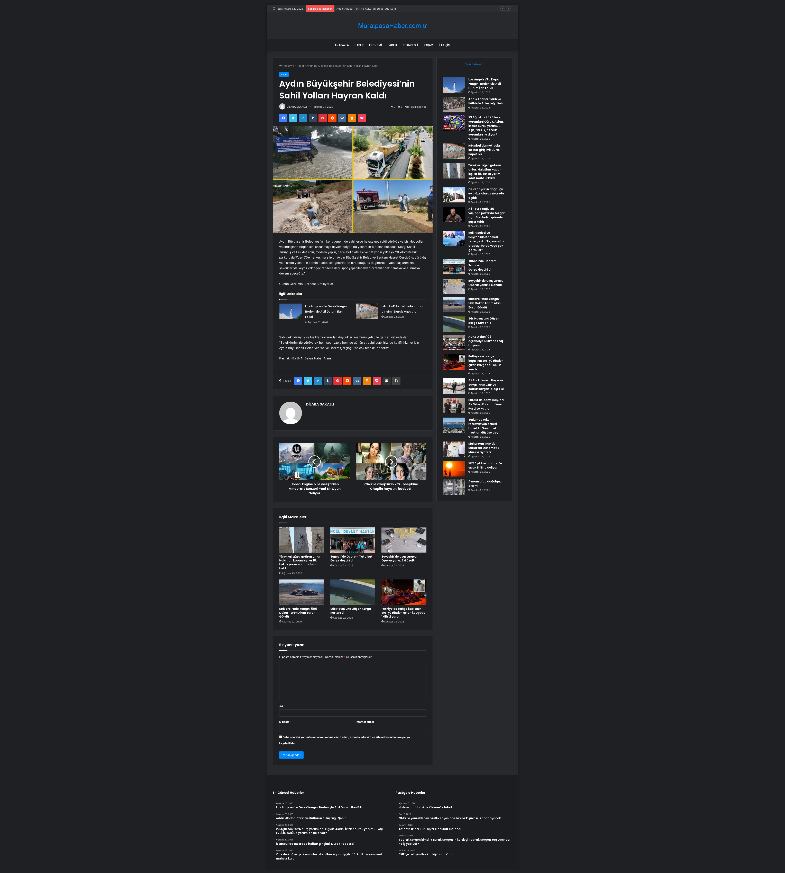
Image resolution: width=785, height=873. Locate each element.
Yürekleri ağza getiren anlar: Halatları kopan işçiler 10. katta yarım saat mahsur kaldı (300, 562)
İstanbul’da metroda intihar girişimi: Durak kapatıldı (484, 149)
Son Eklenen (474, 64)
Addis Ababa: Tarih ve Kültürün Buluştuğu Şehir (486, 101)
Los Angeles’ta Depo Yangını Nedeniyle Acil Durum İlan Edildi (326, 311)
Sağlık (392, 45)
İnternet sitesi (365, 721)
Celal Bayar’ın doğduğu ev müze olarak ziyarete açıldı (486, 193)
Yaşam (428, 45)
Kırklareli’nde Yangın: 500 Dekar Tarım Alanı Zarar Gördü (298, 613)
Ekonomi (375, 45)
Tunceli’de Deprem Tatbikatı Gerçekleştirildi (351, 558)
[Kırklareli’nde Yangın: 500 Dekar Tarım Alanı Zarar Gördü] (301, 592)
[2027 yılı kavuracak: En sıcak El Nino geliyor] (454, 469)
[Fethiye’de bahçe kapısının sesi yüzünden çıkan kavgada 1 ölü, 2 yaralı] (403, 592)
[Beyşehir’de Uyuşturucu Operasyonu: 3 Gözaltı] (403, 539)
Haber (358, 45)
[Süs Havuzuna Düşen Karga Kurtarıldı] (352, 592)
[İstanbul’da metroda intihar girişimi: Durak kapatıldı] (367, 311)
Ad (282, 706)
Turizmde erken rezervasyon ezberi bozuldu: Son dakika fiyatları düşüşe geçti (484, 426)
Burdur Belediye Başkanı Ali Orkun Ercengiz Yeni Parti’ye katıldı (486, 404)
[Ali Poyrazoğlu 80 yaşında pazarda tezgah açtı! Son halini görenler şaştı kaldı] (454, 214)
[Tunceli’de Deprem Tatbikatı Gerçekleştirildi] (352, 539)
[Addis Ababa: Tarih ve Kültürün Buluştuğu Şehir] (454, 104)
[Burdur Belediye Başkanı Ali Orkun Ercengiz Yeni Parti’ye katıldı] (454, 405)
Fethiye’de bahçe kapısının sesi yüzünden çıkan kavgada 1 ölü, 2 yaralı (403, 613)
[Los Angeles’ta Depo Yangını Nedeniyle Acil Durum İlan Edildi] (290, 311)
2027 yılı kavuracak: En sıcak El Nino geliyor (485, 465)
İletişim (444, 45)
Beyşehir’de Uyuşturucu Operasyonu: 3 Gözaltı (399, 558)
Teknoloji (410, 45)
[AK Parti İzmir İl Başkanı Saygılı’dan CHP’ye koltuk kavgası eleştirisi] (454, 386)
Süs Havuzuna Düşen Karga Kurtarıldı (350, 611)
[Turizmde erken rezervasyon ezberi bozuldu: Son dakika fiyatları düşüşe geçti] (454, 425)
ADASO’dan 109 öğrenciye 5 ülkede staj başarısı (485, 341)
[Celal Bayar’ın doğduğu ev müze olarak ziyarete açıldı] (454, 194)
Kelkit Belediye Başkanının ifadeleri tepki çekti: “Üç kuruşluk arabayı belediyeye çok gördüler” (486, 241)
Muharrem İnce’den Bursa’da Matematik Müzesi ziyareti (483, 448)
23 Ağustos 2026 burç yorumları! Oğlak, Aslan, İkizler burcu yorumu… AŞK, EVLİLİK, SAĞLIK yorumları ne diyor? (407, 8)
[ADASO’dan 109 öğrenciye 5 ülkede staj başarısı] (454, 342)
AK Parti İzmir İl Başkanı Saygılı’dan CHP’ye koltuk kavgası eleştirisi (486, 384)
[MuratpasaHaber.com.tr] (392, 26)
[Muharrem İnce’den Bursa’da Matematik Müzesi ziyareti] (454, 449)
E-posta (285, 721)
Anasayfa (342, 45)
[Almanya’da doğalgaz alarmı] (454, 487)
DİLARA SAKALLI (297, 106)
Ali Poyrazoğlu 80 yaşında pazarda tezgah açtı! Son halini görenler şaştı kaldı (487, 215)
